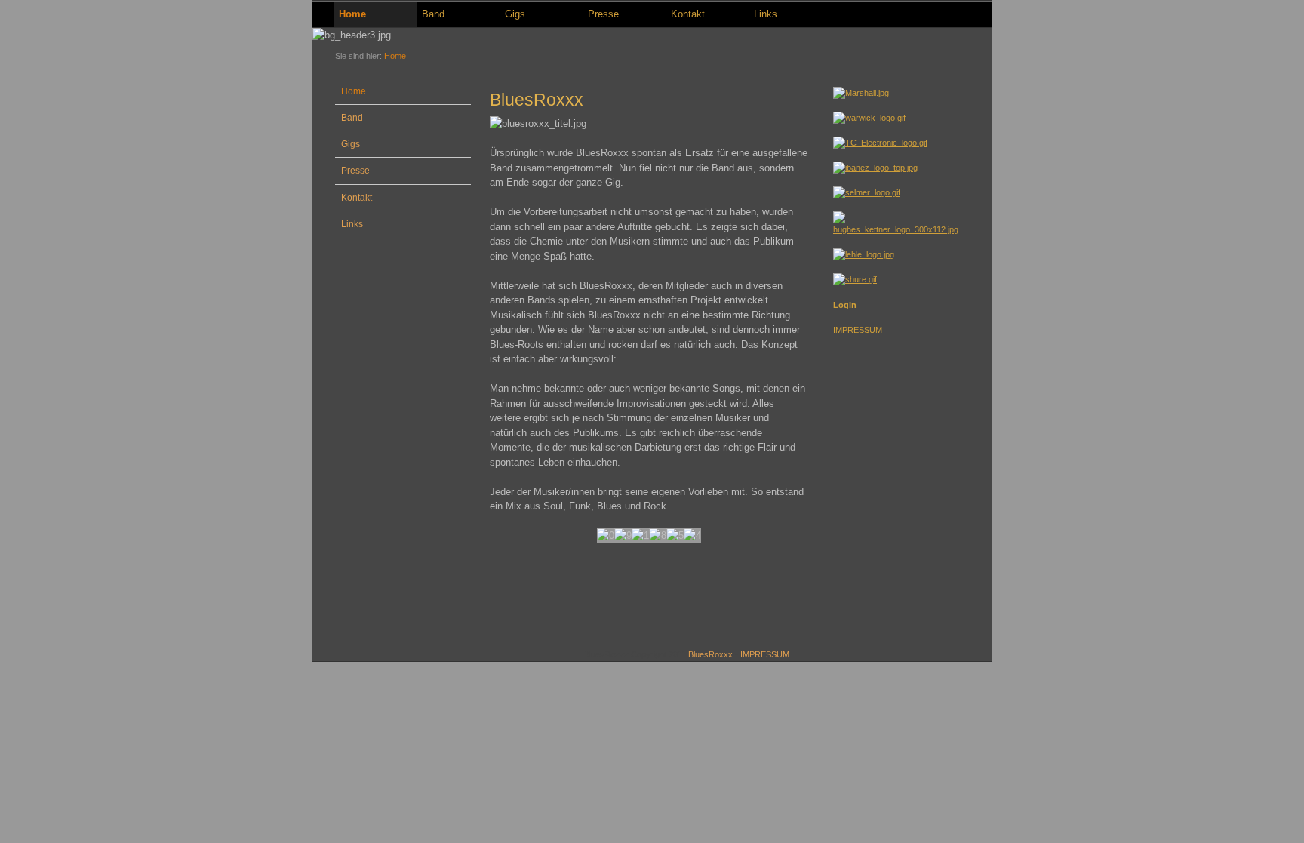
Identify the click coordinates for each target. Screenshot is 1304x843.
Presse (603, 14)
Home (352, 14)
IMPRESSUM (857, 329)
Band (433, 14)
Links (765, 14)
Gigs (515, 14)
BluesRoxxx (710, 654)
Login (845, 304)
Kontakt (688, 14)
